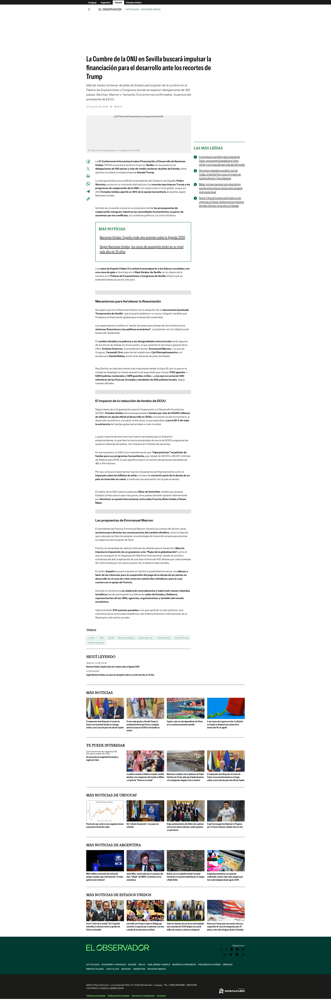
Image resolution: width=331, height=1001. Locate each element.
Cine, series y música (158, 964)
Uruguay (92, 2)
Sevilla (111, 637)
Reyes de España (126, 637)
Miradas (227, 964)
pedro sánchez (146, 637)
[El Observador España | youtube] (237, 949)
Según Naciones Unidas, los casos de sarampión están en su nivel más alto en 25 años (120, 675)
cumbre (91, 637)
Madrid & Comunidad (184, 964)
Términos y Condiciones (143, 995)
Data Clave (112, 969)
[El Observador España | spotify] (230, 954)
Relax (141, 964)
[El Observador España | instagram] (231, 949)
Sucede (132, 964)
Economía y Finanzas (114, 964)
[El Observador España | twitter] (221, 949)
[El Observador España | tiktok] (243, 949)
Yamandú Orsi (164, 637)
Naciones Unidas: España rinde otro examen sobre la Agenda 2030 (112, 667)
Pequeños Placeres (209, 964)
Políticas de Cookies (96, 995)
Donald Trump (181, 637)
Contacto (161, 995)
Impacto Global (95, 969)
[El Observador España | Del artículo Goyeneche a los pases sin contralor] (145, 820)
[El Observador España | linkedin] (224, 954)
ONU (101, 637)
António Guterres (96, 642)
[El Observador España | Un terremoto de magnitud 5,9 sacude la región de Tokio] (105, 753)
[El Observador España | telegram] (237, 954)
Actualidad (132, 9)
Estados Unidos (133, 2)
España (118, 2)
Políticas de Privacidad (118, 995)
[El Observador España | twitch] (243, 954)
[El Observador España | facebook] (226, 949)
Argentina (106, 2)
